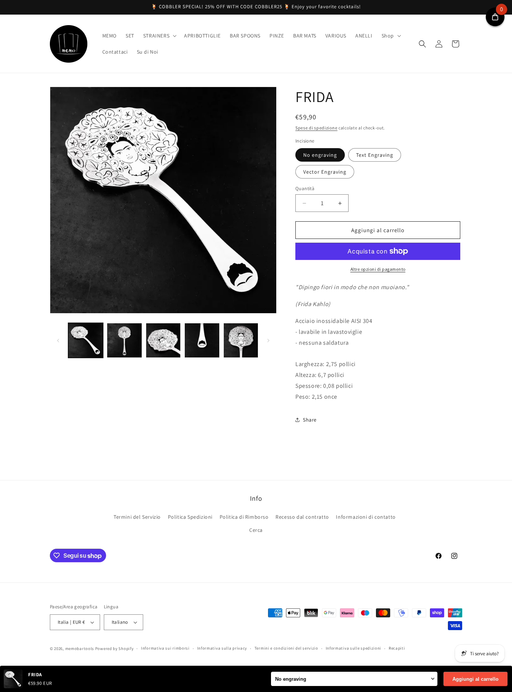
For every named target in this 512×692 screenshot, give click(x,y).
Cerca (256, 530)
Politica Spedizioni (190, 516)
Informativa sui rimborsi (165, 648)
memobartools (79, 648)
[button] (159, 36)
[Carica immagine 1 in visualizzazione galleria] (85, 340)
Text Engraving (374, 155)
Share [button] (310, 419)
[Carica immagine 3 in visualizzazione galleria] (163, 340)
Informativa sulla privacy (222, 648)
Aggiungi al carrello (475, 679)
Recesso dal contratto (302, 516)
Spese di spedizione (316, 128)
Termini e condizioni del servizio (286, 648)
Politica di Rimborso (244, 516)
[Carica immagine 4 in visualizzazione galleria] (201, 340)
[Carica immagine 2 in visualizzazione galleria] (124, 340)
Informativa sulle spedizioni (354, 648)
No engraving (320, 155)
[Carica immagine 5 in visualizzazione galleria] (240, 340)
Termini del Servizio (137, 516)
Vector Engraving (324, 171)
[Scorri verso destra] (268, 340)
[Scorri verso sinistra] (58, 340)
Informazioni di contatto (365, 516)
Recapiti (397, 648)
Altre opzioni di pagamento (378, 269)
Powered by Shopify (114, 648)
